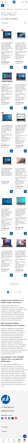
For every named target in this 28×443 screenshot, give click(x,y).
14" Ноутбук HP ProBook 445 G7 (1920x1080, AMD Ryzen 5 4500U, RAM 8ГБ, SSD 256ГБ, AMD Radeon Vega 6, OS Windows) (21, 212)
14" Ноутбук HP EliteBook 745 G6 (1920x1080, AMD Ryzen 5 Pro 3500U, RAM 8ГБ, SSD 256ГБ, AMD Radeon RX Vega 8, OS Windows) (7, 172)
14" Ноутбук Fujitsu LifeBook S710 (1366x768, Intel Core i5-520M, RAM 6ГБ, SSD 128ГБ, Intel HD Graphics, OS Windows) (6, 88)
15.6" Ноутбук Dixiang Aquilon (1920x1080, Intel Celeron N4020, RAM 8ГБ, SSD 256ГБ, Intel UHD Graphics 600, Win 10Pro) (21, 254)
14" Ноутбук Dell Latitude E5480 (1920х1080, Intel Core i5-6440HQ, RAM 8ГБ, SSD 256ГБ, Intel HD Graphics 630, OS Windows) (7, 129)
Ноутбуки (3, 9)
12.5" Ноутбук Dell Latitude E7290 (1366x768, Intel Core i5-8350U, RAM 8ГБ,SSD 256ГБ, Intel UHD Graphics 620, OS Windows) (6, 213)
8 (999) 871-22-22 (7, 411)
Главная (3, 13)
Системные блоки (18, 9)
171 (16, 292)
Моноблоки (10, 9)
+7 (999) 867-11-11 (7, 407)
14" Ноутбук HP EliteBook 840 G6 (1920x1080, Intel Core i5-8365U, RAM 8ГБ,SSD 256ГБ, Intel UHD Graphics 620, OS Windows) (7, 46)
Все (15, 13)
